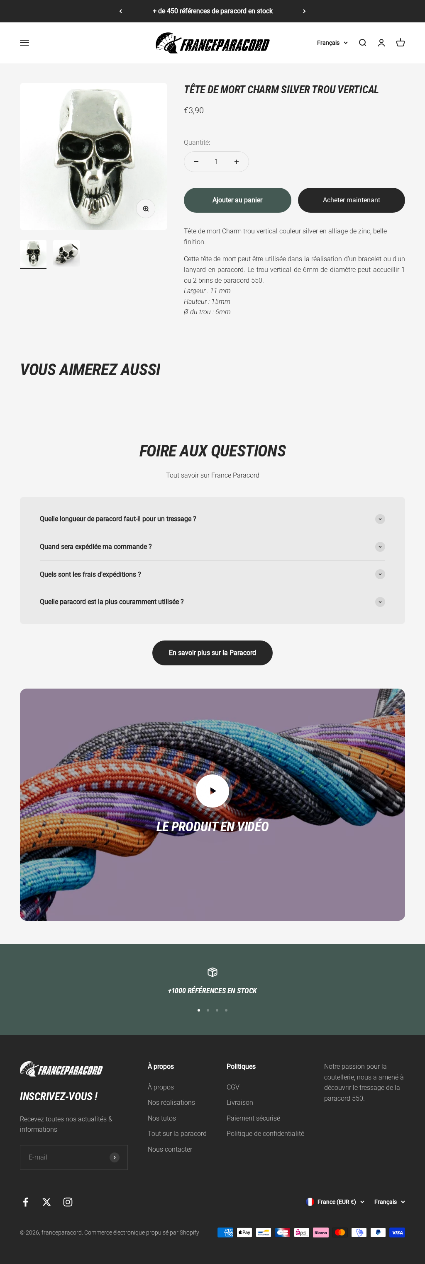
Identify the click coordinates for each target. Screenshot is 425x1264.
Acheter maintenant (351, 200)
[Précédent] (120, 11)
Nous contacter (170, 1149)
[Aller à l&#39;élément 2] (66, 254)
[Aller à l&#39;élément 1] (33, 254)
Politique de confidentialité (265, 1134)
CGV (233, 1087)
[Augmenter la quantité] (237, 162)
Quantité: (197, 142)
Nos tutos (162, 1118)
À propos (161, 1087)
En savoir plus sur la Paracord (212, 653)
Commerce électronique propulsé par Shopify (141, 1232)
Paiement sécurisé (253, 1118)
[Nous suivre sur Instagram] (67, 1202)
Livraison (240, 1102)
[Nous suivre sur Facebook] (25, 1202)
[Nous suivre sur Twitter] (46, 1202)
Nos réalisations (171, 1102)
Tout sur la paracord (177, 1134)
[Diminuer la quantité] (196, 162)
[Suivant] (304, 11)
